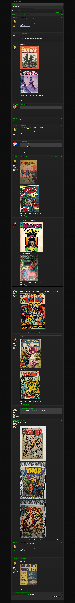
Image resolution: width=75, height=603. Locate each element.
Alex (13, 141)
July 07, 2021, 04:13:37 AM (23, 334)
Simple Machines (18, 601)
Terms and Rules (58, 601)
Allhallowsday (15, 104)
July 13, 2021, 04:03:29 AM (23, 558)
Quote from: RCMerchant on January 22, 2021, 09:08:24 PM (29, 143)
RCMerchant (15, 17)
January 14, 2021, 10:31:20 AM (23, 17)
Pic (23, 36)
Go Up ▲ (62, 601)
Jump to (50, 596)
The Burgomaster (16, 288)
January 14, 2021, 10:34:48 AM (23, 33)
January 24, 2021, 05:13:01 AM (23, 141)
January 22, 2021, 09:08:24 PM (23, 125)
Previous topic (57, 12)
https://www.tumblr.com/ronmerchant (25, 134)
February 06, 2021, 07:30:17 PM (23, 156)
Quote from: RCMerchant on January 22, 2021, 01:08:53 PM (29, 106)
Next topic (61, 12)
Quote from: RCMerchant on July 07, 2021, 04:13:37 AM (28, 408)
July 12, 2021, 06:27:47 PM (23, 542)
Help (55, 601)
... (20, 14)
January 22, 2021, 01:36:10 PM (23, 104)
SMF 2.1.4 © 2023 (14, 601)
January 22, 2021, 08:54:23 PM (23, 118)
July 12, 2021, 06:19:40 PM (23, 420)
